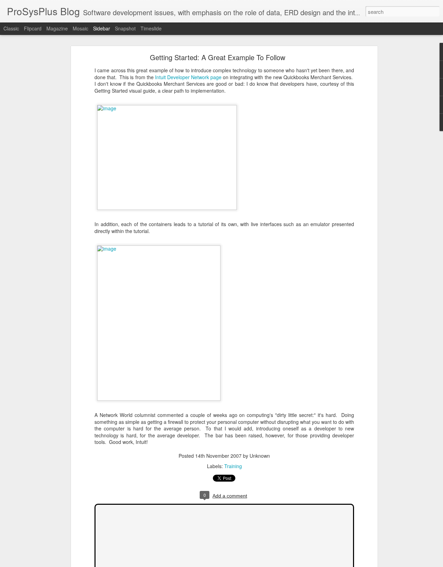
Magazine (57, 28)
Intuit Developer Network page (188, 77)
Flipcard (33, 28)
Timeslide (151, 28)
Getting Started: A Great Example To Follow (217, 57)
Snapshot (125, 28)
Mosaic (80, 28)
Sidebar (101, 28)
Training (233, 466)
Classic (11, 28)
